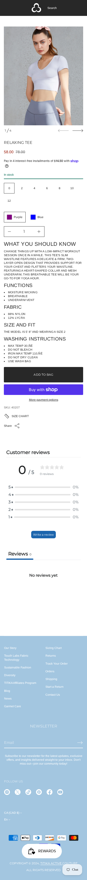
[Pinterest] (39, 792)
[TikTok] (28, 792)
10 (72, 188)
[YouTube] (60, 792)
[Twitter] (17, 792)
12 (9, 200)
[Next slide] (77, 130)
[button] (52, 8)
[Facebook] (49, 792)
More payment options (43, 399)
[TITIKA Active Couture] (36, 8)
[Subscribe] (80, 743)
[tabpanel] (43, 596)
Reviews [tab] (19, 554)
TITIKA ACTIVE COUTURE (59, 863)
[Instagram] (7, 792)
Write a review (43, 534)
